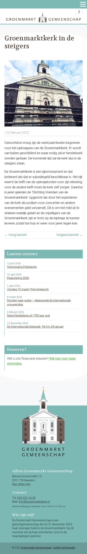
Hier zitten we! (21, 484)
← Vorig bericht (15, 235)
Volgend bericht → (69, 235)
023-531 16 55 (26, 497)
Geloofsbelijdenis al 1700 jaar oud (28, 315)
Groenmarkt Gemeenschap (36, 547)
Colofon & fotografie (64, 547)
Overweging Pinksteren (22, 267)
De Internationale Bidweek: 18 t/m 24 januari (35, 326)
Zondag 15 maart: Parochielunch (28, 289)
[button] (83, 4)
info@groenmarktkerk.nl (34, 501)
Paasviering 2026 (18, 278)
